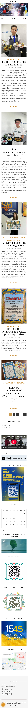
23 (24, 521)
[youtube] (15, 1)
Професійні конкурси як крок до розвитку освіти (14, 331)
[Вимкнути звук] (22, 447)
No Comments (17, 67)
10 (3, 518)
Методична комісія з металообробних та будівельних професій (14, 384)
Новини (18, 59)
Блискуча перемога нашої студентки (14, 244)
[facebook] (10, 1)
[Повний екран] (24, 447)
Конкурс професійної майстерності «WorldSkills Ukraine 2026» (14, 393)
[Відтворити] (3, 447)
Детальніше (14, 106)
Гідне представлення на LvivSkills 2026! (14, 152)
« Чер (2, 530)
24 (3, 524)
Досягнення (11, 59)
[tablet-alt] (17, 1)
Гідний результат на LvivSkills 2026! (14, 63)
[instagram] (13, 1)
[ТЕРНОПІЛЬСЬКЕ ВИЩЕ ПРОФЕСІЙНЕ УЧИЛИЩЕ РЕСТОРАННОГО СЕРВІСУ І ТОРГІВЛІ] (14, 9)
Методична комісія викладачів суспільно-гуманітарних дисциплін (14, 239)
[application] (14, 442)
